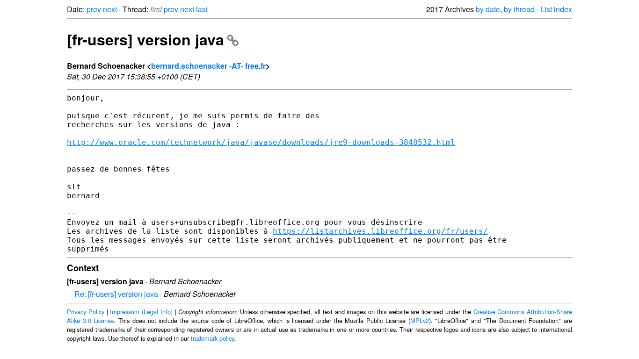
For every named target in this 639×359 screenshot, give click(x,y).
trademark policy (212, 338)
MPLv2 (419, 320)
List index (556, 9)
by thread (519, 9)
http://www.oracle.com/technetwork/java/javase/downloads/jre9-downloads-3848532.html (261, 142)
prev (94, 9)
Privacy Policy (85, 311)
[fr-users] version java (145, 39)
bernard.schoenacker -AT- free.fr (208, 65)
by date (488, 9)
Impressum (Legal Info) (141, 311)
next (110, 9)
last (202, 9)
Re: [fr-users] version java (116, 293)
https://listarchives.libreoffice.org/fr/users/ (380, 231)
